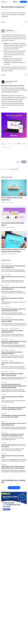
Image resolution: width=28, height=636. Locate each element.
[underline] (7, 144)
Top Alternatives (5, 349)
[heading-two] (11, 144)
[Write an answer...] (26, 22)
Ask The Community (14, 487)
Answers (3, 263)
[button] (19, 144)
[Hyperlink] (17, 144)
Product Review (4, 328)
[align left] (25, 144)
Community (3, 296)
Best (2, 274)
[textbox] (14, 147)
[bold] (2, 144)
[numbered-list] (21, 144)
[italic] (4, 144)
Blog (2, 285)
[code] (13, 144)
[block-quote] (15, 144)
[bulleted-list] (23, 144)
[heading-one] (9, 144)
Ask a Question (23, 1)
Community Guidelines (14, 169)
